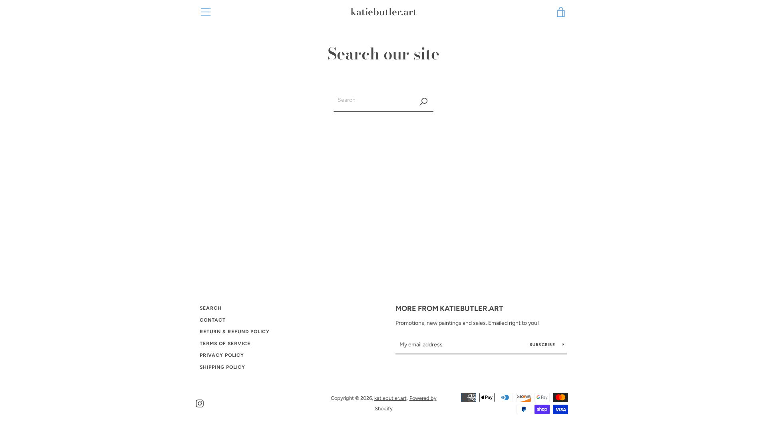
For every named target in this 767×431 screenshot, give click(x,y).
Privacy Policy (222, 355)
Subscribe (543, 344)
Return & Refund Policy (235, 331)
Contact (213, 320)
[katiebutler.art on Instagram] (200, 403)
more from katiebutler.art (449, 308)
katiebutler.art (383, 12)
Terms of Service (225, 343)
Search (211, 308)
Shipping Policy (222, 367)
